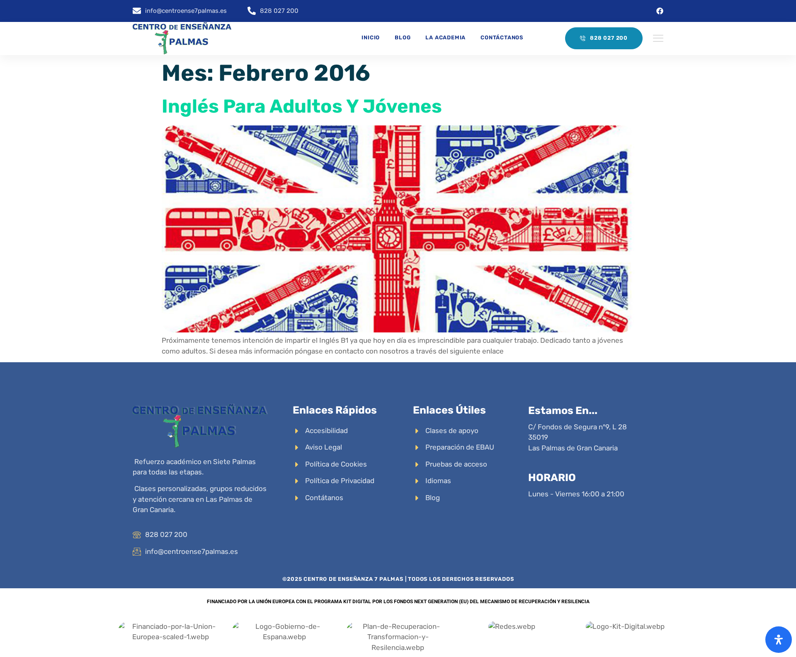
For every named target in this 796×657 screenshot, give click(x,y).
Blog (402, 37)
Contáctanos (502, 37)
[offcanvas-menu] (658, 38)
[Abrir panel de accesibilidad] (778, 639)
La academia (445, 37)
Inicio (371, 37)
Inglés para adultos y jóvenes (302, 106)
